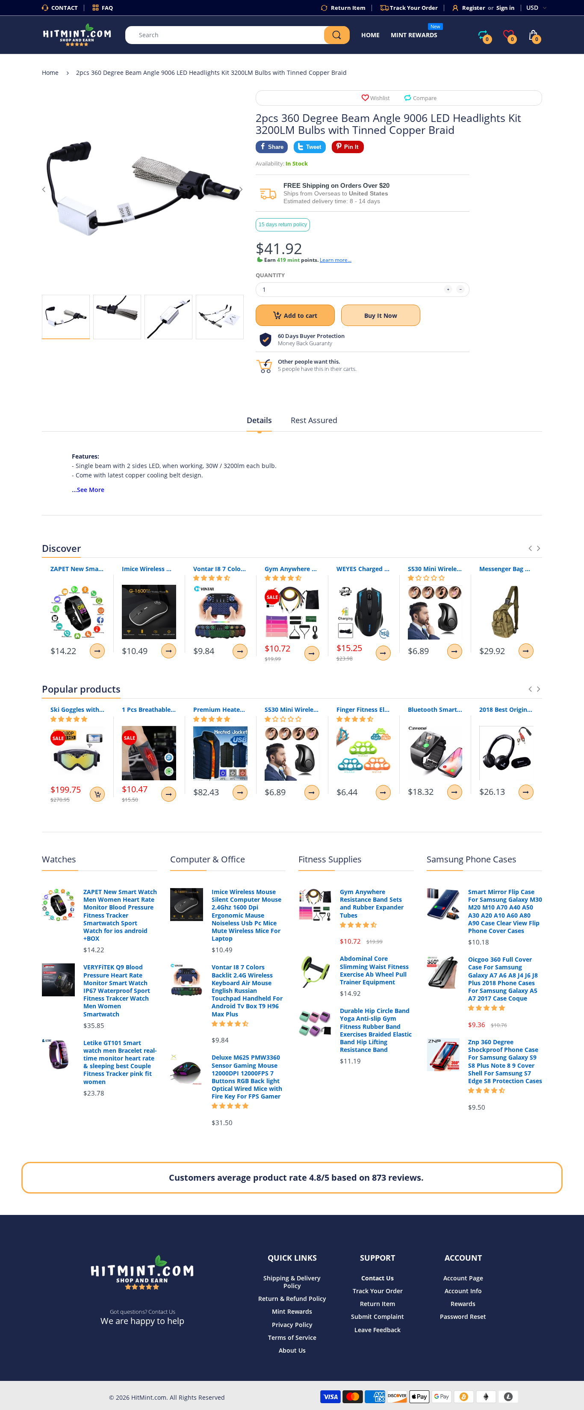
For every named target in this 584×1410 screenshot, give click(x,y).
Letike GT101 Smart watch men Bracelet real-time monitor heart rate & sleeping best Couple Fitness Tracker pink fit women (120, 1062)
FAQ (107, 8)
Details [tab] (259, 420)
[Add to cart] (97, 794)
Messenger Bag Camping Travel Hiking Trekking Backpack (506, 569)
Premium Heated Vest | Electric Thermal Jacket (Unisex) (220, 709)
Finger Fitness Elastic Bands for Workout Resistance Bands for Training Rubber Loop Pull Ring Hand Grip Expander (363, 709)
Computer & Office (207, 859)
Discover (61, 548)
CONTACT (64, 8)
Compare (425, 98)
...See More (88, 490)
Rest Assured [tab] (314, 420)
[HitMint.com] (77, 34)
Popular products (81, 688)
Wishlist (380, 98)
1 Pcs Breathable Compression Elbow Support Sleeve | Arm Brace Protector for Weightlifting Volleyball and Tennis (149, 709)
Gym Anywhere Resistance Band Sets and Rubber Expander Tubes (292, 569)
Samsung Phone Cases (471, 859)
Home (50, 72)
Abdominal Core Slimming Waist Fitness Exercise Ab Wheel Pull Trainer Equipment (374, 970)
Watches (59, 859)
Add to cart (300, 315)
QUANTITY (270, 275)
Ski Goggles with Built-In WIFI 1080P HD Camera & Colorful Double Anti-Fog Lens (77, 709)
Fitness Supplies (330, 859)
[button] (211, 578)
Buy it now (380, 315)
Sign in (505, 8)
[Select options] (97, 650)
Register (474, 8)
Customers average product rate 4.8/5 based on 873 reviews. (296, 1177)
